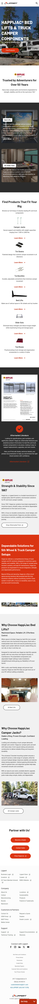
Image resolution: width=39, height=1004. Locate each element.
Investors (4, 877)
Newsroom (4, 904)
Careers (22, 877)
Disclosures (19, 960)
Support (4, 932)
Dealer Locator (24, 919)
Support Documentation (27, 932)
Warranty (22, 935)
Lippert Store (24, 874)
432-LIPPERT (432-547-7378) (19, 987)
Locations (23, 892)
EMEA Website (24, 880)
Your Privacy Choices (19, 972)
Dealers (22, 916)
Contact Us (4, 913)
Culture (3, 895)
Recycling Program (19, 966)
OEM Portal (5, 916)
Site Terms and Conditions (19, 954)
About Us (4, 892)
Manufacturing (6, 898)
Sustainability (24, 895)
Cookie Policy (19, 963)
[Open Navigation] (2, 3)
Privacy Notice (19, 957)
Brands (3, 901)
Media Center (5, 922)
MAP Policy (4, 919)
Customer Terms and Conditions (19, 969)
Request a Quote (25, 913)
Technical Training (7, 935)
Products (22, 898)
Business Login (6, 874)
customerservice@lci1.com (19, 985)
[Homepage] (11, 3)
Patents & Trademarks (27, 901)
